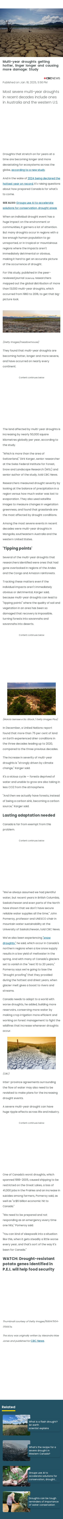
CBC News (37, 1341)
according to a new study (28, 170)
